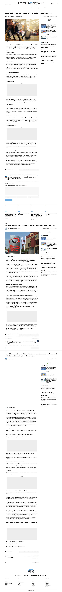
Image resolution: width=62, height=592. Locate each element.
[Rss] (55, 4)
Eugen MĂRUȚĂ (9, 256)
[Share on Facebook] (47, 16)
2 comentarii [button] (36, 562)
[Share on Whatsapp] (51, 16)
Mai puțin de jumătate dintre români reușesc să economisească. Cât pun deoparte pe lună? (48, 46)
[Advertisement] (22, 90)
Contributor (11, 228)
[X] (52, 4)
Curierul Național (12, 16)
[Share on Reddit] (30, 170)
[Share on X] (48, 16)
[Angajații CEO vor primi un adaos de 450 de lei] (24, 208)
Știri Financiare (45, 42)
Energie (48, 28)
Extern (48, 34)
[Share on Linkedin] (52, 16)
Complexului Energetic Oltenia (11, 307)
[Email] (54, 16)
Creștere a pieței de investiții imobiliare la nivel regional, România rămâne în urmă (48, 51)
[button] (10, 2)
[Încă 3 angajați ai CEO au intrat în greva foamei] (51, 208)
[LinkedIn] (54, 4)
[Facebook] (51, 4)
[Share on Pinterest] (50, 16)
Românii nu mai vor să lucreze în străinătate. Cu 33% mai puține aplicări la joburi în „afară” (49, 62)
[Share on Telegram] (32, 170)
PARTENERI (47, 578)
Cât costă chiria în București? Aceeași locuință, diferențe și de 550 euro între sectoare (48, 57)
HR (5, 211)
